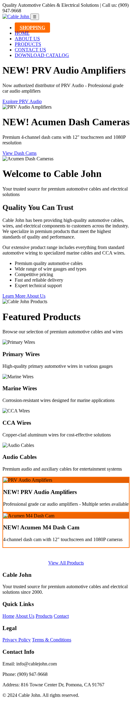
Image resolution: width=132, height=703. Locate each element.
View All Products (66, 562)
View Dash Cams (19, 153)
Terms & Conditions (51, 639)
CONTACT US (30, 49)
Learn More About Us (23, 296)
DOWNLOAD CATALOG (42, 55)
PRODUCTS (28, 44)
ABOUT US (27, 38)
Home (8, 616)
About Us (24, 616)
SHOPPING (32, 27)
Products (44, 616)
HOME (22, 33)
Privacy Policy (16, 639)
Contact (61, 616)
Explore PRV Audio (22, 101)
